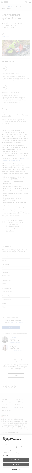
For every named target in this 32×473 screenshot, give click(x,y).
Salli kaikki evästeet (16, 460)
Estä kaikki (16, 464)
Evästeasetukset (16, 469)
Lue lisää (5, 455)
